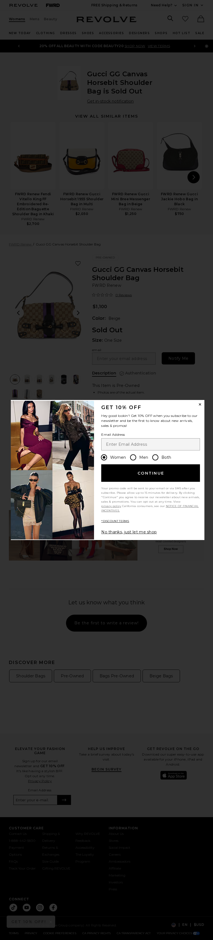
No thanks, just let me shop (129, 531)
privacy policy (111, 506)
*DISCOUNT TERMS (115, 521)
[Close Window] (200, 404)
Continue (151, 473)
